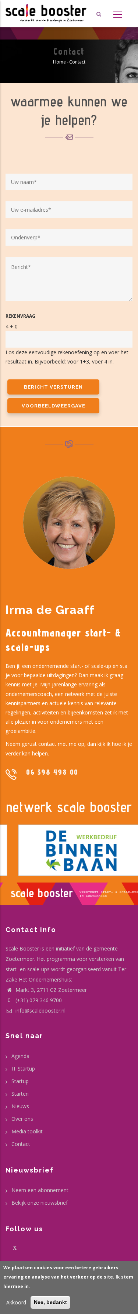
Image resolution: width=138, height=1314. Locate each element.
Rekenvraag (20, 316)
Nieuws (20, 1106)
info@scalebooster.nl (40, 1010)
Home (59, 62)
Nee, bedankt (50, 1302)
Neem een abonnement (39, 1190)
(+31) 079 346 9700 (38, 1000)
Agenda (20, 1055)
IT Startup (23, 1068)
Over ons (22, 1118)
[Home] (46, 13)
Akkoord (16, 1302)
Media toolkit (27, 1131)
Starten (20, 1093)
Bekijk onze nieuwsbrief (39, 1202)
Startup (20, 1081)
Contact (20, 1143)
